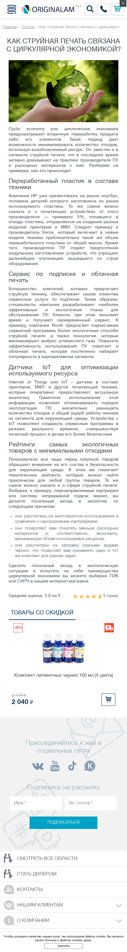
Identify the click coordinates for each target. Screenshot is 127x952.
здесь (87, 940)
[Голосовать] (75, 597)
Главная (9, 27)
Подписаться (63, 823)
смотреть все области (47, 859)
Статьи (28, 27)
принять (64, 946)
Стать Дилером (36, 874)
